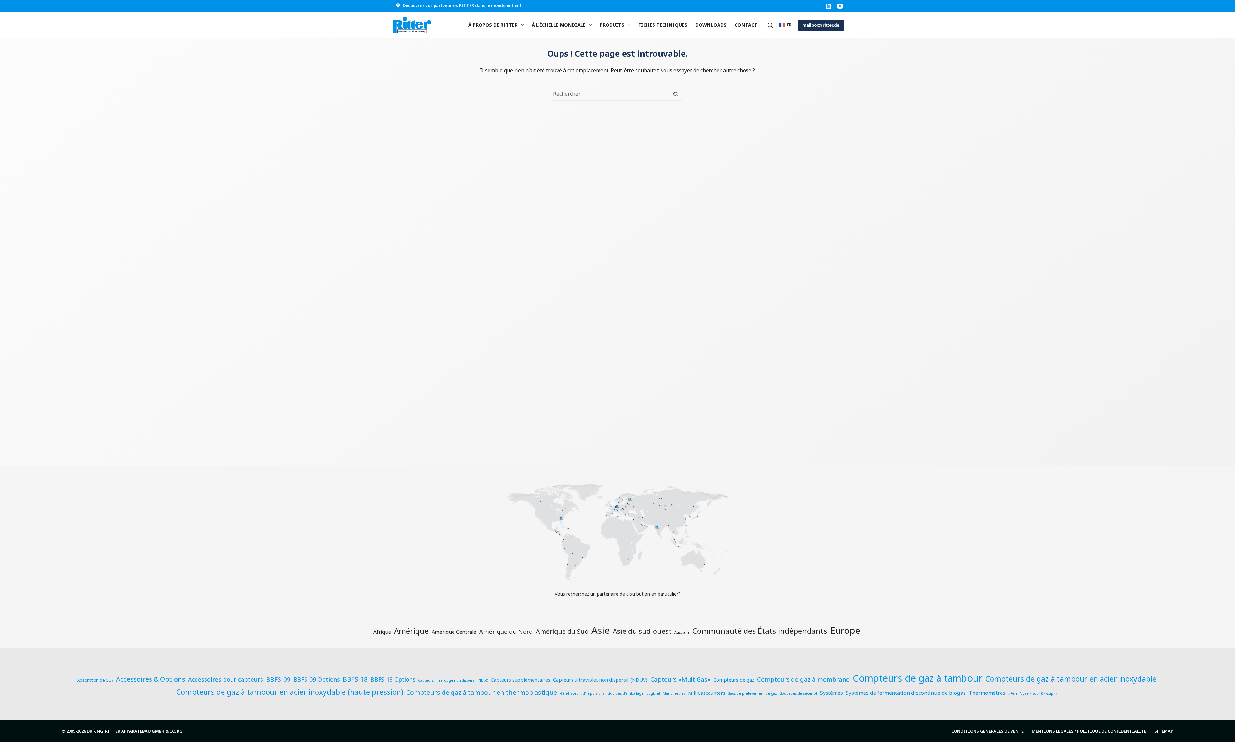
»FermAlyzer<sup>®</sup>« (1032, 693)
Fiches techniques (662, 25)
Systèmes (831, 692)
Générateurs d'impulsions (582, 693)
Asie (600, 630)
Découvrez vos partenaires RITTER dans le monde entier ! (462, 5)
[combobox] (611, 93)
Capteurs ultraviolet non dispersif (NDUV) (600, 679)
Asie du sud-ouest (642, 631)
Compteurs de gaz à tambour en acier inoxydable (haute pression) (289, 692)
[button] (785, 25)
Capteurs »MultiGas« (680, 679)
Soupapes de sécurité (798, 693)
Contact (746, 25)
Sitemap (1163, 731)
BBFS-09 (278, 679)
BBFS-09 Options (316, 679)
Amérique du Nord (506, 631)
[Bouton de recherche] (675, 94)
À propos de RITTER (492, 25)
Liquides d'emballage (625, 693)
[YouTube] (840, 6)
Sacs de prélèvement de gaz (752, 693)
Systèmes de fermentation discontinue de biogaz (906, 692)
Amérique (411, 630)
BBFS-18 (355, 679)
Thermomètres (987, 692)
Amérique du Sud (562, 631)
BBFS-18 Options (392, 679)
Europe (845, 630)
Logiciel (653, 693)
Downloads (711, 25)
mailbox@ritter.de (820, 25)
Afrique (382, 631)
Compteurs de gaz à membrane (803, 679)
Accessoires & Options (150, 679)
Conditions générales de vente (987, 731)
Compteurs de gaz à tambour (918, 678)
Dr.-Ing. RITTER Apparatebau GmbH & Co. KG (135, 731)
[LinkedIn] (828, 6)
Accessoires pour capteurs (225, 679)
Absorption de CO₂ (95, 680)
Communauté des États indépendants (759, 631)
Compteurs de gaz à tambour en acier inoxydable (1071, 679)
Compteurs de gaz (733, 679)
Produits (612, 25)
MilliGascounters (706, 693)
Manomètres (674, 693)
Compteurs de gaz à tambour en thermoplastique (481, 692)
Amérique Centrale (454, 631)
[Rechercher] (770, 25)
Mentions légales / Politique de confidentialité (1089, 731)
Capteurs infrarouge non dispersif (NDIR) (453, 680)
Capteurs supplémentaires (520, 679)
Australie (682, 632)
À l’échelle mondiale (559, 25)
